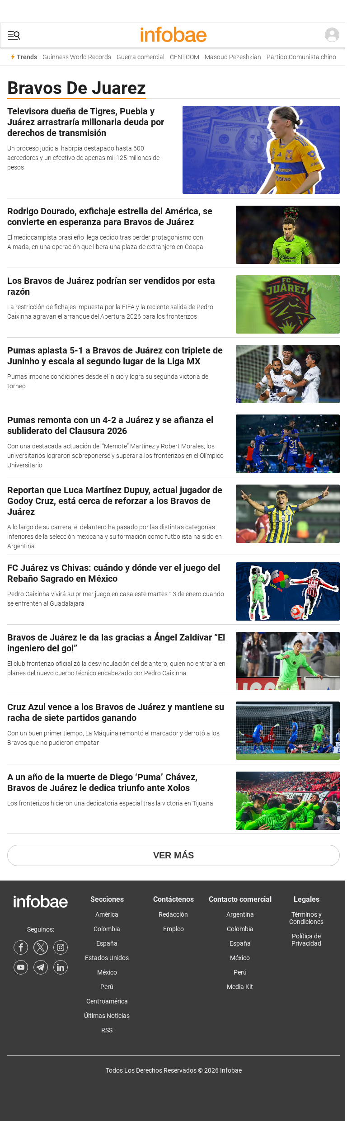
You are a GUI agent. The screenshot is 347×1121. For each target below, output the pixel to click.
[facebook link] (21, 947)
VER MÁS (173, 855)
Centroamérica (107, 1001)
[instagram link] (60, 947)
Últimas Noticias (107, 1015)
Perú (106, 986)
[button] (14, 35)
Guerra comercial (140, 57)
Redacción (173, 914)
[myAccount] (332, 35)
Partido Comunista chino (301, 57)
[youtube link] (21, 967)
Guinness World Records (76, 57)
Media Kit (240, 986)
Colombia (107, 929)
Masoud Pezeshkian (233, 57)
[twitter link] (40, 947)
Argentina (240, 914)
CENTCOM (184, 57)
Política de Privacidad (306, 940)
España (106, 943)
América (106, 914)
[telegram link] (40, 967)
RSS (107, 1030)
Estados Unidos (107, 957)
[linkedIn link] (60, 967)
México (107, 972)
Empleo (173, 929)
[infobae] (173, 35)
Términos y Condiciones (306, 918)
